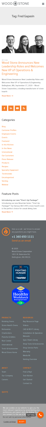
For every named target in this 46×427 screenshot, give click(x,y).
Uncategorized (8, 177)
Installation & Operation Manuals (33, 334)
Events (4, 137)
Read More (6, 95)
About (5, 368)
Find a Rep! (27, 372)
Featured (5, 141)
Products (5, 162)
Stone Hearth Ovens (10, 325)
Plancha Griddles (8, 337)
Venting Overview (30, 359)
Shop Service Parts (30, 348)
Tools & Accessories (10, 348)
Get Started (27, 379)
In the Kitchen (8, 144)
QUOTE (5, 392)
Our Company (7, 375)
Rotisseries (6, 329)
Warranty (26, 351)
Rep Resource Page (30, 321)
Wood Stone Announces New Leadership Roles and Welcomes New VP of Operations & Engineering (23, 68)
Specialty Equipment (10, 170)
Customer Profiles (9, 130)
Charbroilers (7, 333)
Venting (5, 181)
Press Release (7, 159)
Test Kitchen (28, 375)
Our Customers (8, 155)
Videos (26, 325)
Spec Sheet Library (30, 340)
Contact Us (27, 383)
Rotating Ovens (8, 321)
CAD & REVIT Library (31, 329)
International (7, 152)
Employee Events (9, 133)
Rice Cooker (6, 341)
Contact (27, 368)
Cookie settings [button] (10, 422)
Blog (4, 126)
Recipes (5, 166)
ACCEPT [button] (21, 422)
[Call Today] (40, 415)
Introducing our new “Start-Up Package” (20, 200)
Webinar (5, 184)
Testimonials (7, 173)
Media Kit (26, 355)
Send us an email (21, 240)
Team (4, 372)
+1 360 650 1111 (23, 236)
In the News (7, 148)
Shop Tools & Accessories (33, 344)
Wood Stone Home (9, 352)
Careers (5, 379)
